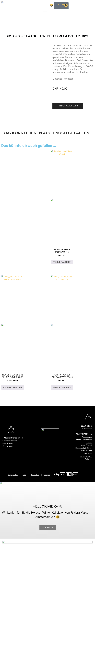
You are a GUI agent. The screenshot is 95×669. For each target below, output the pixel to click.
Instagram (47, 475)
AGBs (24, 475)
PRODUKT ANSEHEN (62, 262)
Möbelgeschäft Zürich (83, 448)
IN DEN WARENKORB (68, 106)
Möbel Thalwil (86, 445)
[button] (44, 4)
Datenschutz (35, 475)
